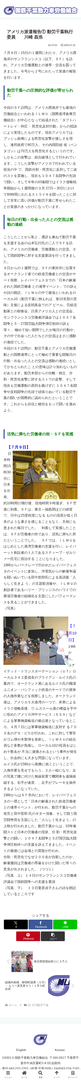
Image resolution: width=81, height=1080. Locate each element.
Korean (60, 1050)
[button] (53, 936)
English (21, 1050)
